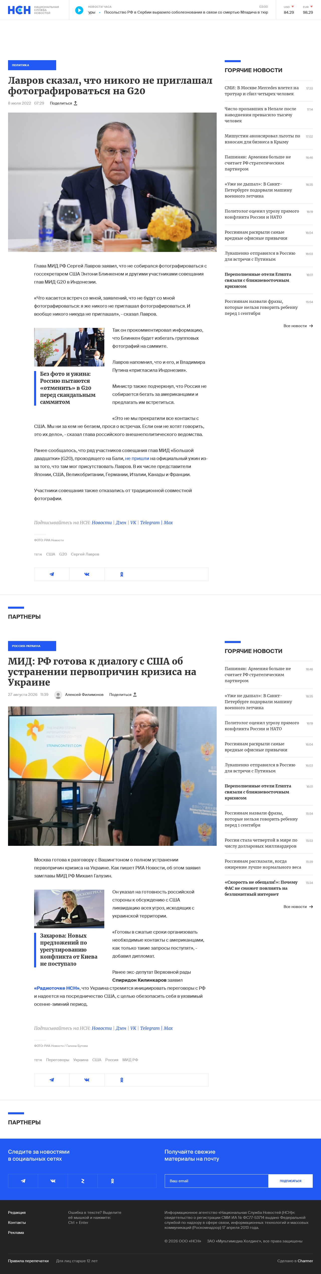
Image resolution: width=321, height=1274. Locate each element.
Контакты (17, 1222)
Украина (80, 1059)
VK (133, 522)
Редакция (17, 1212)
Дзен (121, 522)
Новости (102, 522)
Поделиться (61, 103)
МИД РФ (130, 1059)
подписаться (290, 1181)
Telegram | (152, 522)
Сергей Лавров (85, 554)
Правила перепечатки (28, 1260)
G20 (63, 554)
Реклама (16, 1232)
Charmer (305, 1260)
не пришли (137, 459)
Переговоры (57, 1059)
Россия (111, 1059)
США (50, 554)
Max (168, 522)
